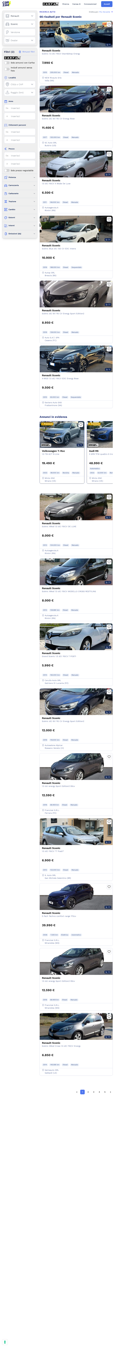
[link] (77, 1092)
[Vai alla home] (7, 4)
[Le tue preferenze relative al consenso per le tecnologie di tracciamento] (5, 1342)
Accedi (107, 4)
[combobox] (20, 16)
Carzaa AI (76, 4)
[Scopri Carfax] (51, 4)
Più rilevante (104, 12)
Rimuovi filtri (28, 52)
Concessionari (90, 4)
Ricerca (65, 4)
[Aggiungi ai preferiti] (109, 24)
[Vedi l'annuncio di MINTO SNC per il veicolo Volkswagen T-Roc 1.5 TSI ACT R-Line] (62, 448)
